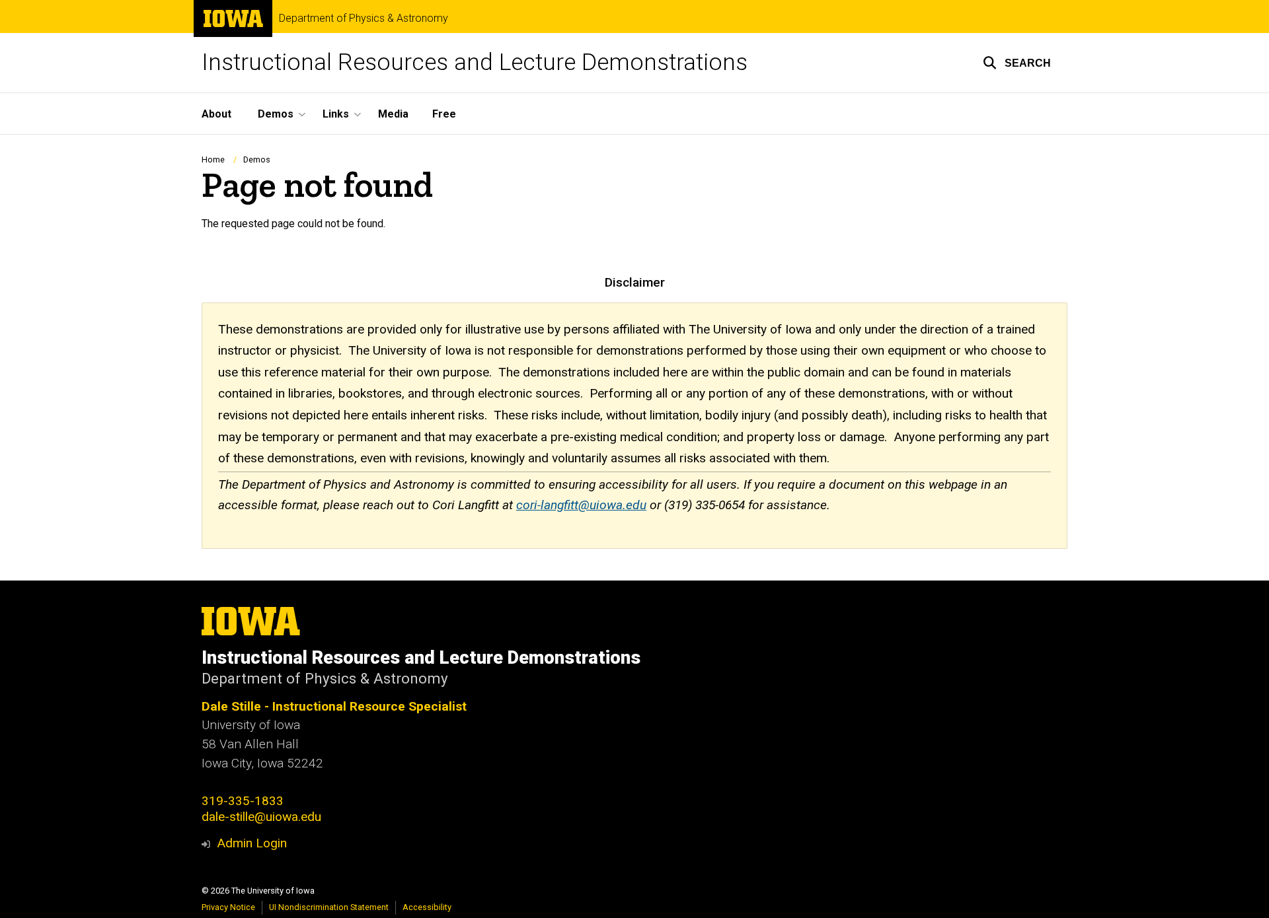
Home (213, 159)
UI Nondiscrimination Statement (329, 907)
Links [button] (336, 114)
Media (393, 114)
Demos (256, 159)
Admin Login (252, 843)
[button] (1016, 62)
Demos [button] (275, 114)
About (216, 114)
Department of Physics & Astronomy (363, 18)
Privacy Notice (228, 907)
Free (444, 114)
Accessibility (427, 907)
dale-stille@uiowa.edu (261, 816)
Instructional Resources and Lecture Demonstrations (475, 62)
